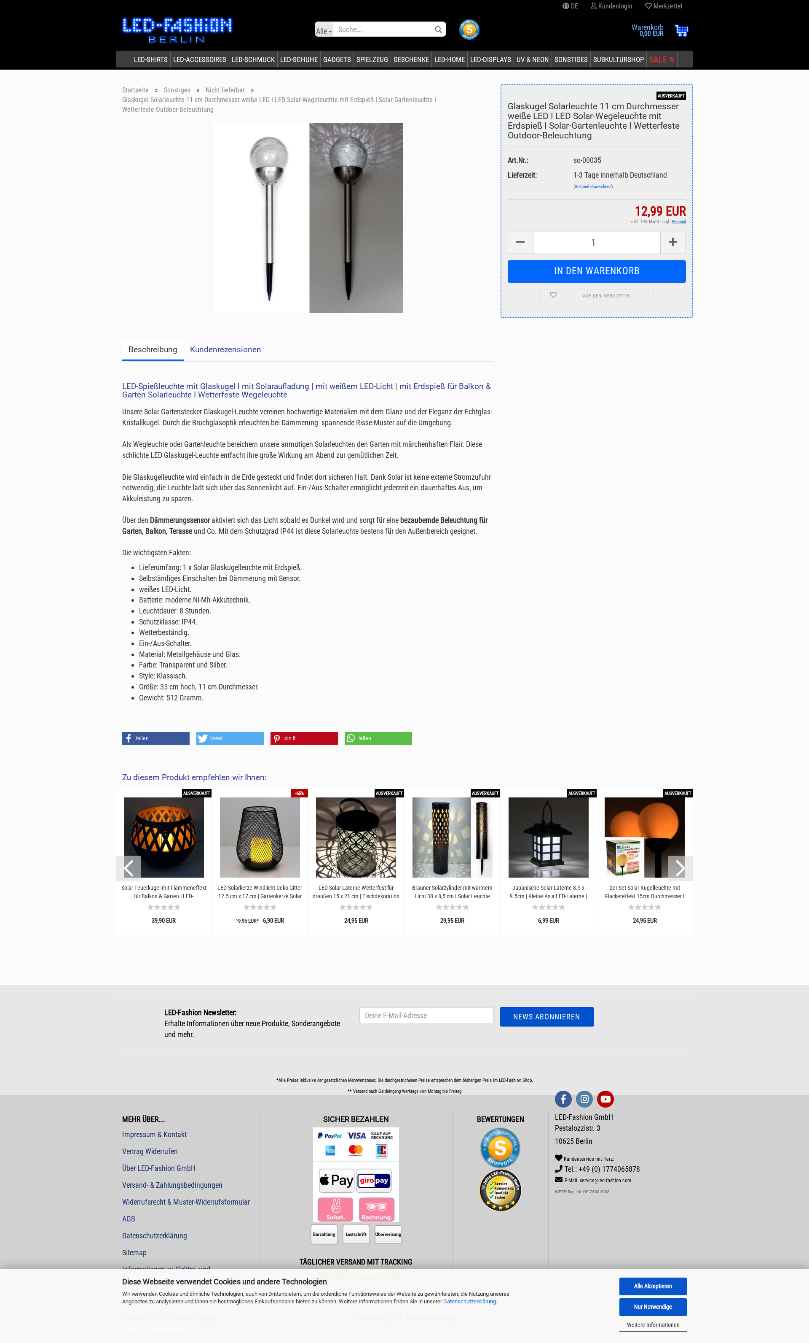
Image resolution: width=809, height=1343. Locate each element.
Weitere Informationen (653, 1324)
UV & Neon (533, 59)
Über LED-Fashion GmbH (159, 1168)
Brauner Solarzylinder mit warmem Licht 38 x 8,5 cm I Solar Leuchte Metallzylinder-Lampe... (452, 892)
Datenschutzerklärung (469, 1301)
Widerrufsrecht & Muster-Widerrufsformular (186, 1201)
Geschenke (411, 59)
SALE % (662, 59)
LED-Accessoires (199, 59)
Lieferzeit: (522, 174)
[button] (156, 738)
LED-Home (449, 59)
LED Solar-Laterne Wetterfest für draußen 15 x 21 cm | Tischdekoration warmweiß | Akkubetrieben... (356, 892)
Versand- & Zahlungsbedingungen (172, 1185)
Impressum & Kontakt (154, 1134)
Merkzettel (667, 6)
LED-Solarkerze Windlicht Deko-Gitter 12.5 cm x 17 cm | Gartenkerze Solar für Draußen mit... (259, 892)
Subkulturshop (618, 59)
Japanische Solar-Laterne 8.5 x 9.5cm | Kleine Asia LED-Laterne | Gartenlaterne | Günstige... (548, 892)
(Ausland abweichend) (593, 186)
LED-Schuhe (299, 59)
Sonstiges (571, 59)
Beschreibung (153, 349)
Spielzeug (372, 59)
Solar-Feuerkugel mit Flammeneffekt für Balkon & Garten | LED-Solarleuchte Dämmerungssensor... (163, 892)
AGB (128, 1218)
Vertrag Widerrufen (150, 1151)
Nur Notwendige (653, 1306)
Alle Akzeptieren (653, 1286)
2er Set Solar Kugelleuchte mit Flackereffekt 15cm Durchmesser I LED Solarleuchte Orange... (645, 892)
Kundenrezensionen (225, 349)
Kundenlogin (614, 6)
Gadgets (337, 59)
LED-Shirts (151, 59)
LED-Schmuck (253, 59)
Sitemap (134, 1252)
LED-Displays (490, 59)
